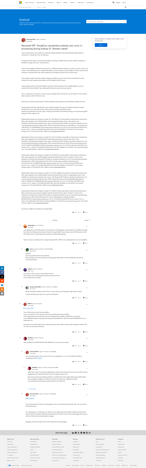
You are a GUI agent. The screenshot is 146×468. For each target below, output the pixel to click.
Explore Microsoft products (12, 457)
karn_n (32, 249)
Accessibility (120, 457)
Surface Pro (9, 441)
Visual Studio (98, 460)
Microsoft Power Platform (78, 452)
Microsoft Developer (100, 444)
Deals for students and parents (58, 457)
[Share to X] (78, 432)
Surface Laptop (10, 444)
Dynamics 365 (76, 447)
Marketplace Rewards (100, 457)
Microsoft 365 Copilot (77, 457)
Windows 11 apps (10, 460)
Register (118, 2)
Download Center (33, 444)
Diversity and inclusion (122, 455)
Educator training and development (59, 455)
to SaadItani (52, 351)
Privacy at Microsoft (122, 449)
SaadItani (30, 338)
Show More (33, 389)
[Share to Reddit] (81, 432)
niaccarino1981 (31, 39)
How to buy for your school (57, 452)
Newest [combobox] (87, 220)
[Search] (113, 3)
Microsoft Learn (99, 447)
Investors (119, 452)
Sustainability (120, 460)
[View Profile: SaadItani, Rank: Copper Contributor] (25, 338)
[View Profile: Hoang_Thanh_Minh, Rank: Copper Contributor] (27, 287)
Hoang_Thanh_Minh (35, 287)
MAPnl (29, 303)
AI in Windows (10, 455)
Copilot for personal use (12, 452)
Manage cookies (89, 465)
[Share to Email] (90, 432)
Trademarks (104, 465)
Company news (121, 447)
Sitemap (68, 465)
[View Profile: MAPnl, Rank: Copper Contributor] (25, 304)
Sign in (101, 45)
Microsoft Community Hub (25, 7)
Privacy (82, 465)
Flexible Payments (34, 460)
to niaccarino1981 (53, 367)
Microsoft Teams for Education (58, 447)
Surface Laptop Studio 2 (12, 447)
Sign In (124, 2)
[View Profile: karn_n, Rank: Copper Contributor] (27, 250)
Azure (97, 441)
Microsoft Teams (76, 455)
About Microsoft (121, 444)
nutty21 (30, 269)
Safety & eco (111, 465)
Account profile (33, 441)
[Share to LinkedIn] (73, 432)
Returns (31, 449)
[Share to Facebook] (76, 432)
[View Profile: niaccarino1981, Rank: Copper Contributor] (23, 40)
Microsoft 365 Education (57, 449)
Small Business (76, 460)
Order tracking (33, 452)
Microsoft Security (76, 444)
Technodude (31, 225)
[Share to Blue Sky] (84, 432)
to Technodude (49, 249)
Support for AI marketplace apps (102, 449)
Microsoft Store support (35, 447)
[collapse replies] (20, 225)
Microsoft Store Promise (35, 457)
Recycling (118, 465)
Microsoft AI (75, 441)
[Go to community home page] (20, 2)
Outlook (39, 7)
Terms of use (97, 465)
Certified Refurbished (34, 455)
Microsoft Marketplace (100, 455)
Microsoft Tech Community (101, 452)
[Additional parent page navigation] (34, 7)
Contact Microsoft (75, 465)
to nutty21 (55, 287)
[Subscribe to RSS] (87, 432)
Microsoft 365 (76, 449)
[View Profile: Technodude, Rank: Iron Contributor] (25, 226)
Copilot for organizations (12, 449)
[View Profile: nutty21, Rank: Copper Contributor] (25, 270)
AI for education (55, 460)
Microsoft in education (56, 441)
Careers (119, 441)
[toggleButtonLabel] (125, 7)
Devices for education (56, 444)
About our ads (124, 465)
